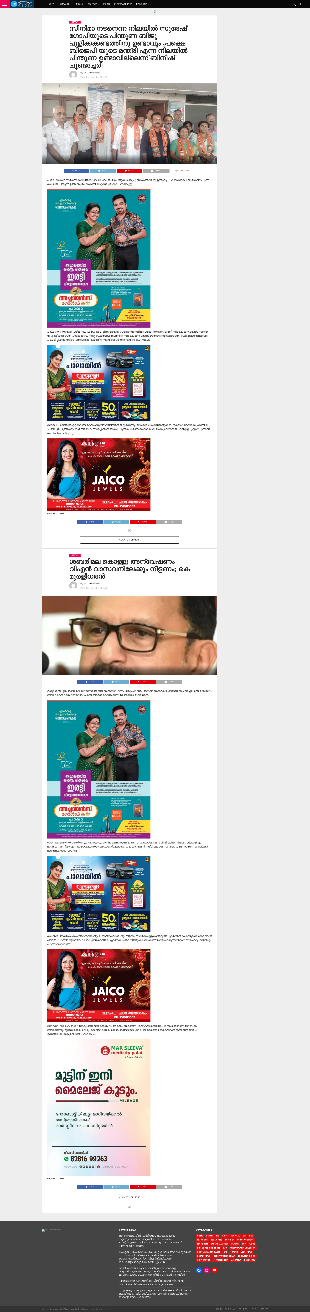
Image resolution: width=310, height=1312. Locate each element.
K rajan (234, 1252)
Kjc (225, 1252)
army (224, 1236)
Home (50, 4)
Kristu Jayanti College (208, 1252)
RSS (217, 1236)
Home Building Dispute (208, 1248)
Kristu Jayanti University (242, 1248)
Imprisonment (220, 1260)
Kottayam (64, 4)
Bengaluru (249, 1260)
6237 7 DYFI (202, 1240)
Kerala (79, 4)
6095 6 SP (229, 1240)
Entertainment (123, 4)
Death (209, 1236)
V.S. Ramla (236, 1260)
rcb (251, 1236)
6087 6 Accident (245, 1240)
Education (142, 4)
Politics (92, 4)
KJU (225, 1248)
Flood (252, 1244)
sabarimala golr (219, 1244)
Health (106, 4)
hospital (235, 1236)
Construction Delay (224, 1256)
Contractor (203, 1260)
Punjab (235, 1244)
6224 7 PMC (216, 1240)
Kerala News (203, 1256)
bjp (244, 1236)
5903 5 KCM (202, 1244)
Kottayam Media (91, 72)
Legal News (246, 1252)
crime (200, 1236)
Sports (264, 1309)
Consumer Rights (246, 1256)
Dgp (244, 1244)
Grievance (230, 1309)
